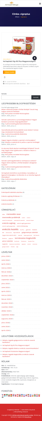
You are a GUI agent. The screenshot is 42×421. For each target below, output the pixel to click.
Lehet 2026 (5, 260)
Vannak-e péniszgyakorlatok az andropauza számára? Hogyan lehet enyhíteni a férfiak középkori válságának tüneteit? (19, 163)
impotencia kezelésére (14, 244)
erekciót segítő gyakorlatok (24, 223)
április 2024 (5, 330)
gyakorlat (28, 229)
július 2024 (5, 323)
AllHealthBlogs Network (21, 412)
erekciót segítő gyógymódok (8, 226)
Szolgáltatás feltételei (13, 410)
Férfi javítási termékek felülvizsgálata (17, 113)
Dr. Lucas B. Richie (10, 81)
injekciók (20, 235)
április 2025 (5, 291)
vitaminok (35, 244)
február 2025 (5, 299)
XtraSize (13, 246)
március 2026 (5, 268)
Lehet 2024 (5, 326)
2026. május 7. (7, 59)
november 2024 (6, 307)
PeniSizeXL (16, 241)
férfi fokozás (36, 235)
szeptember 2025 (7, 280)
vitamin (29, 244)
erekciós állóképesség (22, 226)
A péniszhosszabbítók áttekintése (16, 134)
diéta (3, 214)
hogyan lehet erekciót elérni (9, 235)
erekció (28, 217)
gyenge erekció (5, 246)
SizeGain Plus (31, 241)
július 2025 (5, 283)
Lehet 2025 (5, 287)
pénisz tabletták (7, 241)
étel (3, 232)
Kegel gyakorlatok (28, 235)
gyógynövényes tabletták (30, 232)
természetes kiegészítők (25, 238)
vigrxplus (24, 244)
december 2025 (6, 276)
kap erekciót (16, 232)
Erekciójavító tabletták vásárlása (15, 84)
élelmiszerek (9, 232)
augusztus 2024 (6, 319)
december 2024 (6, 303)
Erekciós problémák (7, 200)
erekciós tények (30, 220)
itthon (17, 17)
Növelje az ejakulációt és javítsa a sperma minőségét (22, 142)
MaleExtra (4, 238)
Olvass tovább (9, 72)
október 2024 (5, 311)
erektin (23, 217)
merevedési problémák (11, 217)
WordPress (28, 417)
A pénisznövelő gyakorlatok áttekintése (17, 124)
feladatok (34, 229)
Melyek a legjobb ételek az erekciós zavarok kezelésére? (20, 348)
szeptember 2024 (7, 315)
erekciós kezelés (6, 204)
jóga (17, 246)
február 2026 (5, 272)
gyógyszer (11, 238)
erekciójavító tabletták (19, 220)
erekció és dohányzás (7, 220)
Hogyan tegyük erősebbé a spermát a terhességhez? (18, 140)
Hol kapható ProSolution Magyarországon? (16, 351)
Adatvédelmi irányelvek (28, 410)
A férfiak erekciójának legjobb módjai (22, 415)
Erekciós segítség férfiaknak (10, 196)
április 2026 (5, 264)
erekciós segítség (8, 223)
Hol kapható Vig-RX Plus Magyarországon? (19, 61)
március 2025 (5, 295)
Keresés (4, 94)
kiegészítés (5, 244)
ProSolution (23, 241)
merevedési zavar (13, 214)
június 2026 (5, 256)
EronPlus (22, 229)
